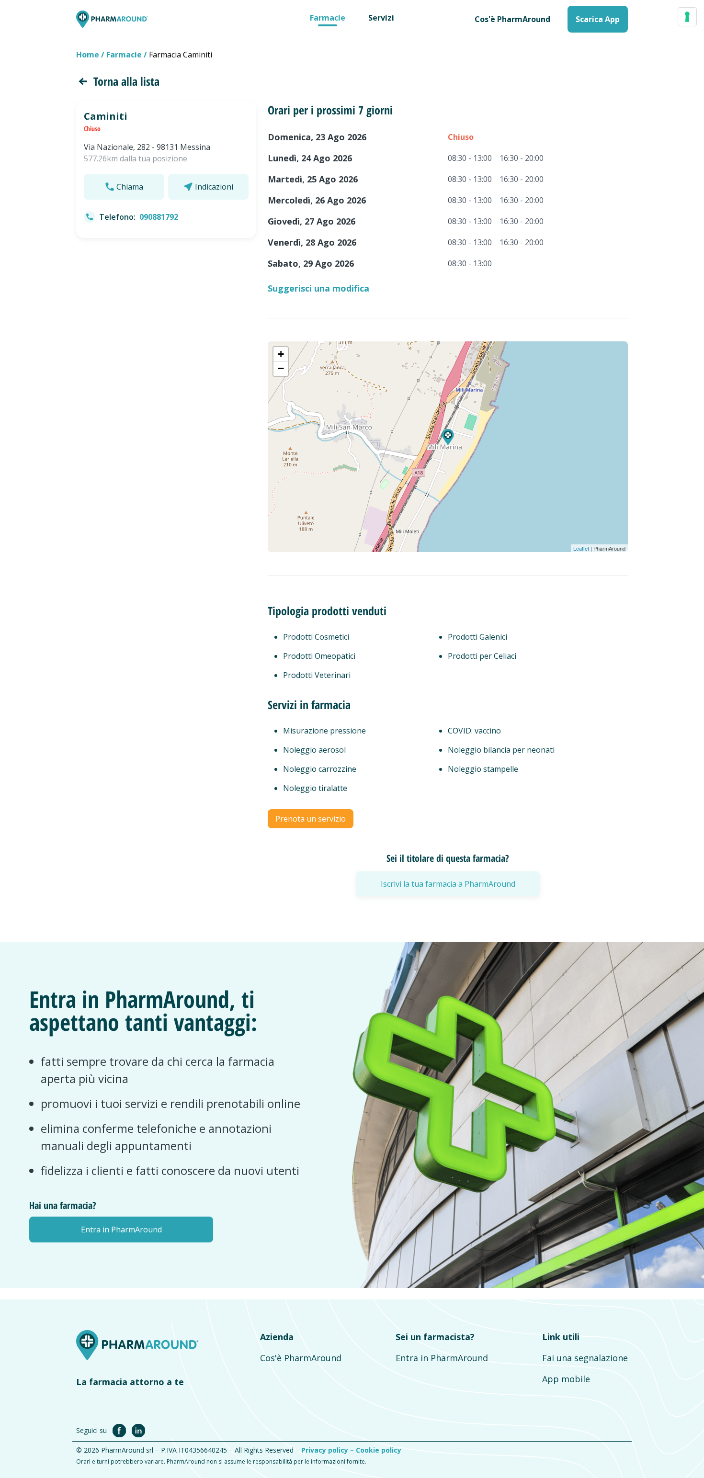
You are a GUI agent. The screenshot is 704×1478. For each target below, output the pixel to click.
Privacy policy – (328, 1450)
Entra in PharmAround (442, 1358)
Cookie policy (378, 1450)
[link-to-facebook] (121, 1430)
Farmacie (327, 17)
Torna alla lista (126, 81)
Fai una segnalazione (585, 1358)
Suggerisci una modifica (318, 288)
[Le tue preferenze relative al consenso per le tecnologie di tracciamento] (687, 17)
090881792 (158, 217)
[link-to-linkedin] (138, 1430)
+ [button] (281, 354)
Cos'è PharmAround (300, 1358)
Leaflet (581, 548)
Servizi (381, 17)
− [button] (281, 368)
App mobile (566, 1379)
